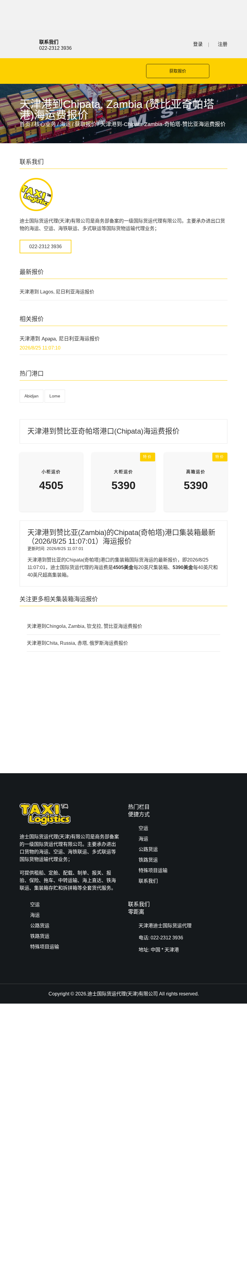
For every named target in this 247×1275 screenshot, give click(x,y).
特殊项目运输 (153, 870)
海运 (65, 124)
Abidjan (31, 396)
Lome (54, 396)
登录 (198, 44)
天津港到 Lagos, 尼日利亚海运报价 (57, 291)
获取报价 (177, 70)
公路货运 (148, 849)
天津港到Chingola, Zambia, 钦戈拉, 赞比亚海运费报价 (84, 626)
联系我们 (148, 881)
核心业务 (45, 124)
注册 (222, 44)
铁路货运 (148, 859)
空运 (143, 828)
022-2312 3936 (45, 246)
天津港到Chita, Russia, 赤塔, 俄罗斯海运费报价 (77, 643)
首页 (25, 124)
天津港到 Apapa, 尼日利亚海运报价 (60, 339)
